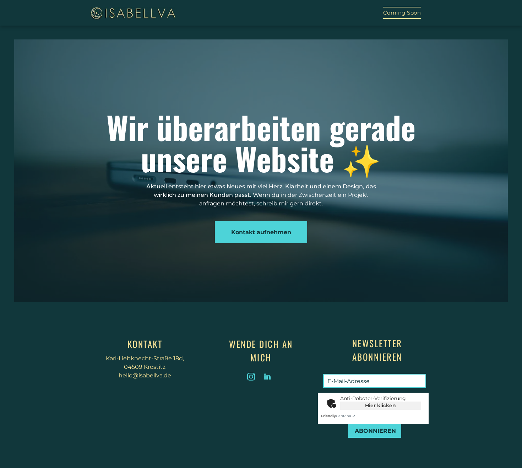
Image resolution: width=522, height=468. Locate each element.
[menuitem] (402, 13)
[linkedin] (267, 377)
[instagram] (251, 377)
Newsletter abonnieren (377, 350)
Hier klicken (380, 405)
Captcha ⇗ (338, 416)
